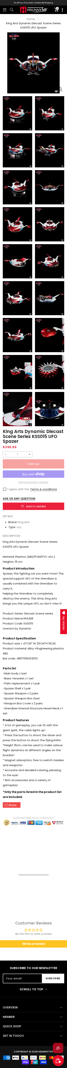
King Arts (24, 522)
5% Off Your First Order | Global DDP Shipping (33, 3)
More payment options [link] (33, 482)
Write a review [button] (33, 944)
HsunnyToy (45, 1051)
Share (13, 805)
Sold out (33, 464)
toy (19, 527)
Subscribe (53, 978)
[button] (5, 10)
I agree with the (18, 489)
